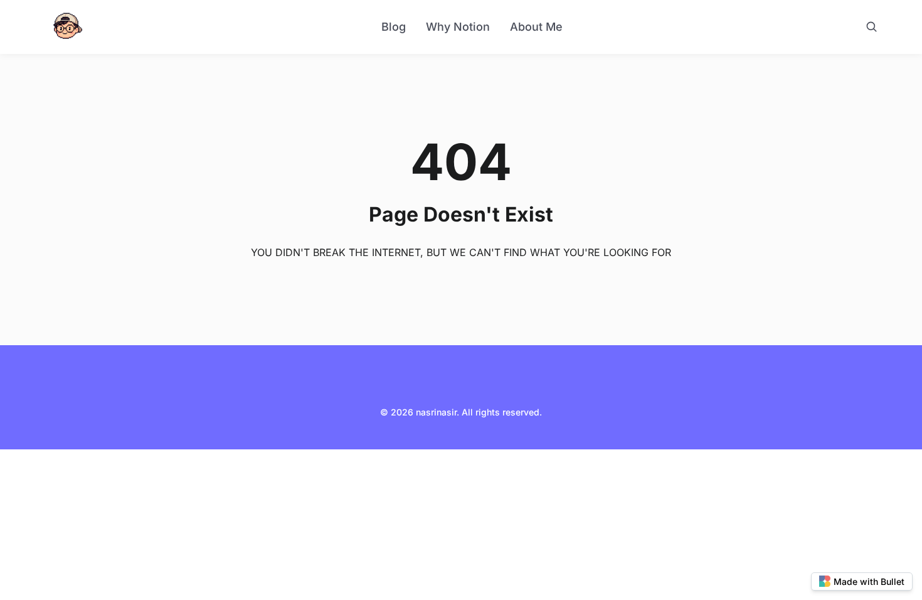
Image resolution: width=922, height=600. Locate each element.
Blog (393, 26)
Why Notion (458, 26)
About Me (536, 26)
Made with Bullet (869, 581)
